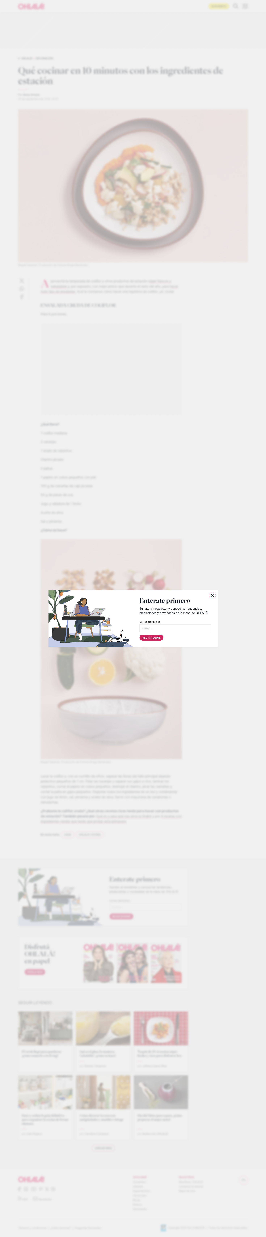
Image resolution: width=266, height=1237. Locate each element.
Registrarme (151, 637)
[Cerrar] (212, 595)
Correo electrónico (149, 622)
